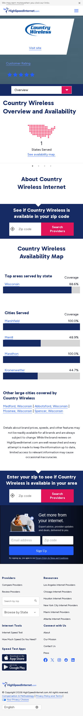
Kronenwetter (15, 370)
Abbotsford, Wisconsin (51, 406)
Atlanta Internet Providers (57, 619)
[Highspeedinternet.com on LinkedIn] (73, 661)
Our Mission (50, 639)
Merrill (9, 337)
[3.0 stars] (21, 74)
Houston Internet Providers (58, 598)
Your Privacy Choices (18, 699)
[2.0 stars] (15, 74)
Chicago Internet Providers (58, 591)
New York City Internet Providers (61, 605)
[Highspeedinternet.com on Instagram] (59, 661)
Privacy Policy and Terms (49, 696)
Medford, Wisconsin (17, 406)
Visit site (35, 48)
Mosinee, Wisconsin (17, 411)
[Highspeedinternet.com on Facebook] (46, 661)
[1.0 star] (9, 74)
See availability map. (41, 154)
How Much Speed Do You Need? (19, 639)
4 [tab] (51, 166)
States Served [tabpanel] (41, 148)
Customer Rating (18, 63)
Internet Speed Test (12, 632)
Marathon (12, 354)
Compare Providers (12, 585)
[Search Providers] (35, 601)
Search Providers (57, 229)
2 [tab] (38, 166)
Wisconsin (12, 284)
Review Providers (11, 591)
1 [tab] (32, 166)
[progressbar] (41, 290)
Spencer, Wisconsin (49, 411)
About (47, 632)
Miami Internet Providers (56, 612)
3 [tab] (45, 166)
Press (46, 653)
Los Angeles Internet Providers (59, 585)
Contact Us (49, 646)
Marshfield (12, 321)
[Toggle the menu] (76, 10)
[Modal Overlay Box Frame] (41, 534)
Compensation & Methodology (18, 696)
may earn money (15, 2)
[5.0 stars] (32, 74)
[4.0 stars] (26, 74)
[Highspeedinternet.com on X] (52, 661)
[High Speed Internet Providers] (21, 11)
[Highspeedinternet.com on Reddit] (66, 661)
